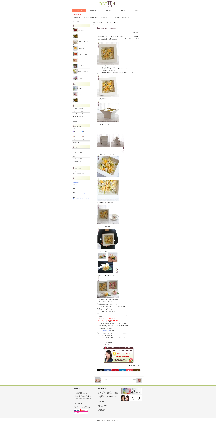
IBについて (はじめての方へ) (78, 149)
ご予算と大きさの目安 (77, 152)
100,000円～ (75, 121)
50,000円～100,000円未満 (78, 119)
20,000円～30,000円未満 (78, 111)
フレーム (80, 88)
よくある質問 (75, 164)
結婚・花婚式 (132, 365)
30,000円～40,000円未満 (78, 113)
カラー (81, 60)
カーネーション (83, 54)
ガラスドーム (80, 94)
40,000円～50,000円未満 (78, 116)
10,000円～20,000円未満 (78, 108)
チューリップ (82, 65)
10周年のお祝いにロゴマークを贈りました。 (80, 189)
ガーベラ (81, 48)
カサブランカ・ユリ (80, 43)
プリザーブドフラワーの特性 (78, 173)
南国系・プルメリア (80, 73)
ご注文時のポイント (77, 161)
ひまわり (81, 35)
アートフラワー (82, 78)
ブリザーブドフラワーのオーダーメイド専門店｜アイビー (103, 22)
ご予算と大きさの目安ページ (104, 330)
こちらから (116, 74)
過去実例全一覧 (76, 142)
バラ (81, 30)
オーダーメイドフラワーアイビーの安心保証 (81, 155)
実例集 (116, 22)
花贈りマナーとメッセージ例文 (79, 171)
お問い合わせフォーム (102, 321)
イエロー (137, 365)
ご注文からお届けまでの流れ (78, 158)
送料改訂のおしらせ (76, 182)
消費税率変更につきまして (77, 186)
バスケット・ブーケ (82, 100)
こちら (106, 301)
